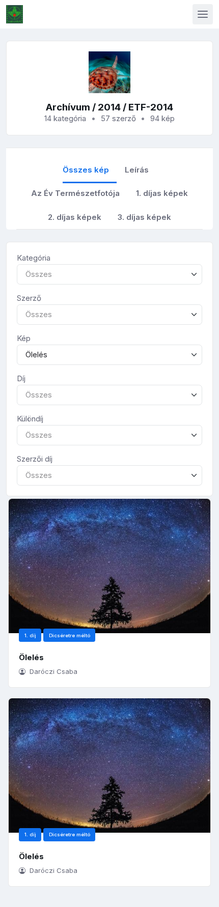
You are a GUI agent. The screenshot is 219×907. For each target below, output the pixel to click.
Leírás (137, 170)
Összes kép (86, 170)
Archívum (68, 107)
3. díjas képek (144, 217)
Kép (24, 338)
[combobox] (109, 274)
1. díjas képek (162, 193)
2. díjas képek (74, 217)
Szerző (29, 298)
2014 (109, 107)
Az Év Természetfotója (75, 193)
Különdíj (30, 418)
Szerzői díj (34, 459)
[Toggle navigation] (203, 14)
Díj (21, 378)
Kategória (33, 258)
